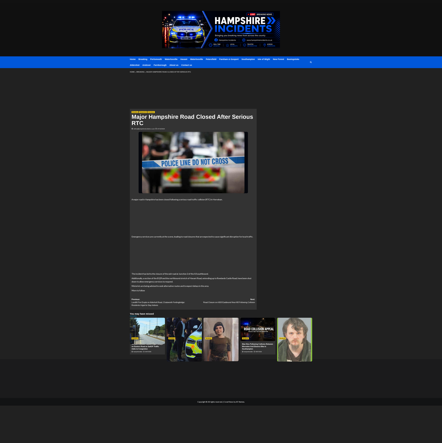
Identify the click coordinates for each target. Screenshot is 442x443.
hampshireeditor (137, 351)
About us (173, 65)
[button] (310, 62)
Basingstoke (293, 59)
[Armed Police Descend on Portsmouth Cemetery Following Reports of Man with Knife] (184, 329)
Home (133, 59)
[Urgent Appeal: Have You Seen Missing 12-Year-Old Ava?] (221, 329)
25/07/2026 (148, 351)
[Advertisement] (193, 91)
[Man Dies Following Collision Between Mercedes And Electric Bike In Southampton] (257, 329)
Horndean (151, 112)
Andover (146, 65)
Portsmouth (156, 59)
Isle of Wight (264, 59)
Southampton (248, 59)
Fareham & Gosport (229, 59)
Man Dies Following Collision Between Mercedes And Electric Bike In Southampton (257, 346)
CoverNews (228, 402)
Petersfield (211, 59)
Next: (229, 300)
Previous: (158, 302)
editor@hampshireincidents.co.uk (144, 129)
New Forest (278, 59)
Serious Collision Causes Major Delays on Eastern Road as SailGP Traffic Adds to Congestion (147, 346)
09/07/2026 (259, 351)
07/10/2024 (161, 129)
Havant (183, 59)
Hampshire (143, 112)
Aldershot (135, 65)
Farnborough (160, 65)
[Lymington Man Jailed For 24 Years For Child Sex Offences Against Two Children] (294, 329)
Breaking (142, 59)
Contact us (186, 65)
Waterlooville (171, 59)
